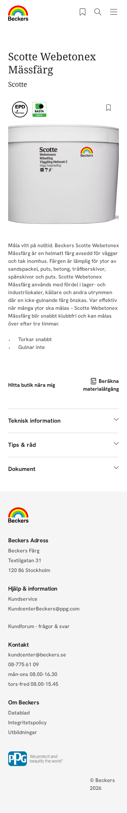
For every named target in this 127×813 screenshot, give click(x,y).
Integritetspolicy (27, 722)
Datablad (19, 712)
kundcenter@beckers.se (37, 654)
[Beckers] (18, 13)
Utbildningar (22, 732)
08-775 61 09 (23, 664)
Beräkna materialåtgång (101, 385)
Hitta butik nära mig (31, 385)
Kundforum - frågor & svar (39, 626)
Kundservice (22, 598)
